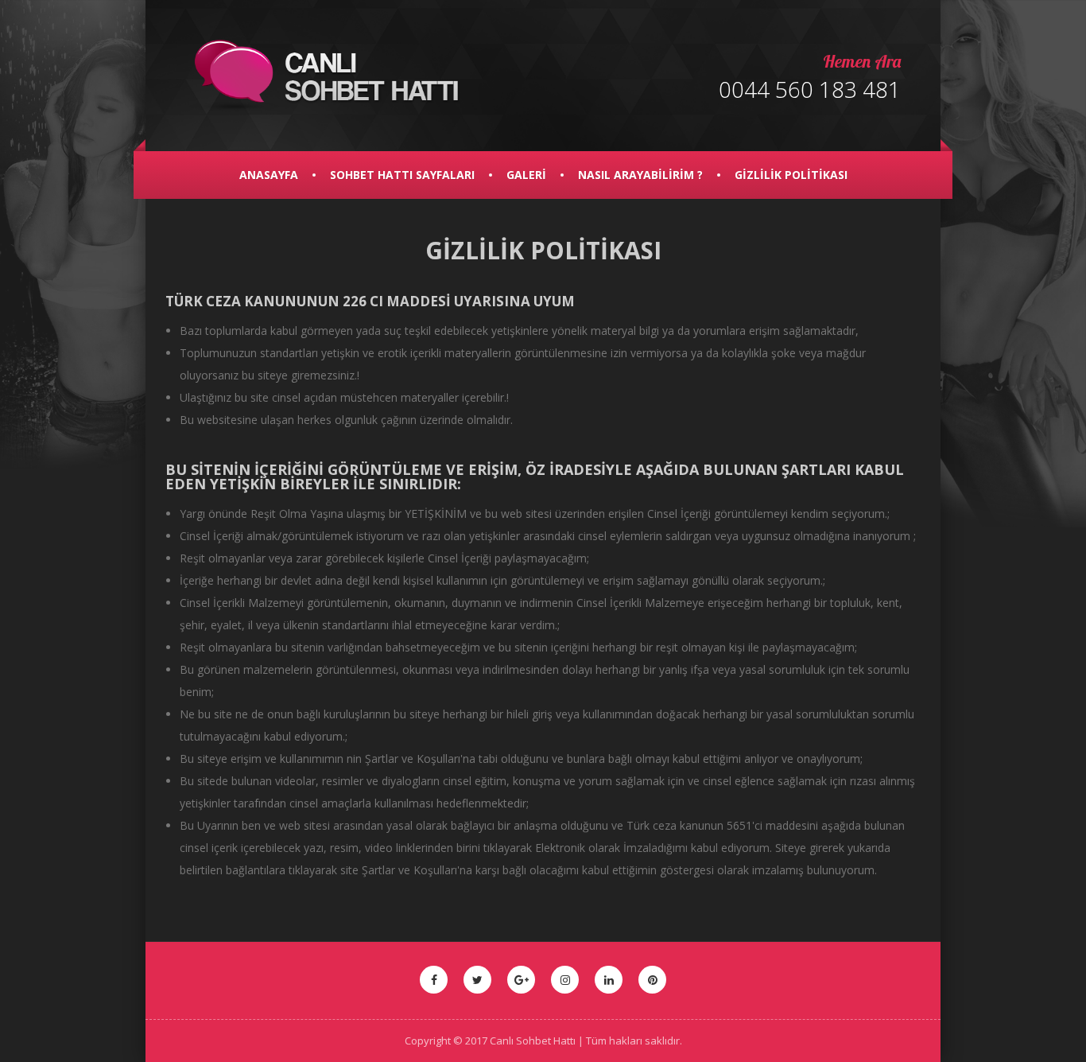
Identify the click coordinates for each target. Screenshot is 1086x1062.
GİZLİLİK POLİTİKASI (791, 174)
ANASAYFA (268, 174)
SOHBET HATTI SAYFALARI (402, 174)
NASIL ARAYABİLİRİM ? (640, 174)
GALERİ (526, 174)
